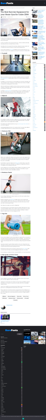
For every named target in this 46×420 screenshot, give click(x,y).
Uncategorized (35, 127)
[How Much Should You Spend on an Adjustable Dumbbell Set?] (5, 317)
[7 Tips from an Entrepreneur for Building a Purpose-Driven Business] (34, 16)
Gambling (34, 70)
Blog (2, 364)
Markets (34, 126)
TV (33, 93)
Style (33, 113)
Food (33, 110)
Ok (23, 418)
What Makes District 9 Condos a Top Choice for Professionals (41, 53)
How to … (34, 74)
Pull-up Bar (5, 298)
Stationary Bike (20, 298)
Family (34, 111)
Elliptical (4, 296)
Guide (34, 87)
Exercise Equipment (11, 296)
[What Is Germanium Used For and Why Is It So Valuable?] (34, 44)
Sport (34, 94)
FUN (33, 120)
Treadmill (26, 298)
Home (2, 9)
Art (1, 413)
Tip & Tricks (35, 64)
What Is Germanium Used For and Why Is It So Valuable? (41, 43)
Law (33, 96)
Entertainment (35, 84)
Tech (33, 104)
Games (2, 406)
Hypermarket (35, 83)
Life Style (2, 384)
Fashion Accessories (36, 100)
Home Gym (19, 296)
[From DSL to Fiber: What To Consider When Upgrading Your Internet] (34, 48)
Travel (34, 79)
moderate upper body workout (23, 123)
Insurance (34, 130)
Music (34, 97)
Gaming (34, 77)
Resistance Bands (12, 298)
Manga (34, 117)
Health (34, 67)
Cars (33, 90)
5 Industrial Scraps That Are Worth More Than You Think (41, 32)
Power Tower (26, 296)
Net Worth (2, 401)
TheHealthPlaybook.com (5, 78)
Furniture (34, 116)
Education (34, 69)
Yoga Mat (15, 300)
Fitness (34, 123)
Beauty (34, 107)
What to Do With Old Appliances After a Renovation (41, 11)
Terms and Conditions (4, 341)
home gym (11, 49)
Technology (34, 73)
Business (34, 66)
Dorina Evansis (9, 305)
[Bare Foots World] (7, 3)
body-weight (25, 248)
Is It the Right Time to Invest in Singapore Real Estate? (41, 57)
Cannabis (34, 80)
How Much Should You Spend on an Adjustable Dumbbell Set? (5, 321)
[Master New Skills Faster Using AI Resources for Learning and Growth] (34, 27)
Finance (34, 106)
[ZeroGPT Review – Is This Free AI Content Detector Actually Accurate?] (27, 334)
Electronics (34, 124)
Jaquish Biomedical (8, 90)
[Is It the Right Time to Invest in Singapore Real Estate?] (34, 57)
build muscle (12, 199)
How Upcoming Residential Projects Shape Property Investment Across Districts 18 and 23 (41, 22)
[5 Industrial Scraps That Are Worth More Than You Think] (34, 32)
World (34, 121)
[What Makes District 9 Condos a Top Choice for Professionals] (34, 53)
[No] (44, 417)
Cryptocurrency (35, 103)
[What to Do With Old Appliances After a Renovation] (34, 11)
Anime (34, 76)
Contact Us (2, 340)
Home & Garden (35, 86)
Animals (2, 374)
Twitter (25, 346)
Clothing (34, 114)
